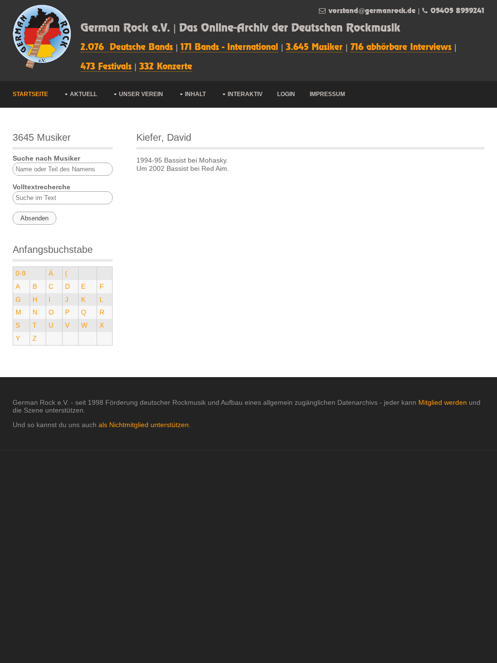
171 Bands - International (229, 47)
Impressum (327, 94)
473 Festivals (106, 67)
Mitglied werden (442, 402)
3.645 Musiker (314, 47)
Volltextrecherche (41, 187)
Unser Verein (141, 94)
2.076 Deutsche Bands (127, 47)
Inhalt (195, 94)
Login (286, 94)
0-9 (21, 273)
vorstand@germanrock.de (372, 11)
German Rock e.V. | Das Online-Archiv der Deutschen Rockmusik (240, 28)
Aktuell (83, 94)
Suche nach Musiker (46, 158)
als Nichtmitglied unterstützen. (145, 425)
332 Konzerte (165, 67)
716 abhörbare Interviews (400, 47)
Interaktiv (245, 94)
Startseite (30, 94)
